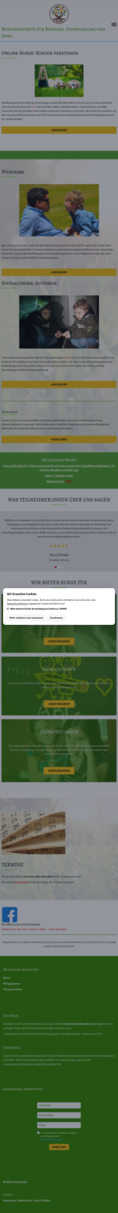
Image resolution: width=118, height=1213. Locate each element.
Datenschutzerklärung (17, 603)
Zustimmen (56, 618)
